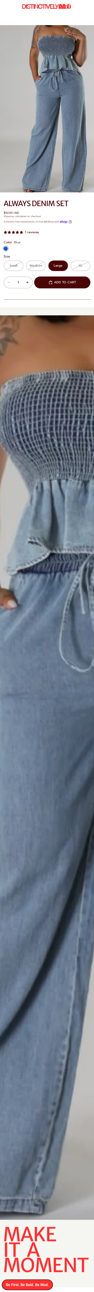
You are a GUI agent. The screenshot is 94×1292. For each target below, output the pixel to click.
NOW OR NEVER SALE (56, 19)
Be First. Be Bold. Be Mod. (27, 1285)
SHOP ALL (85, 19)
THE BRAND (12, 19)
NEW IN (30, 19)
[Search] (15, 7)
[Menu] (5, 7)
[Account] (78, 7)
